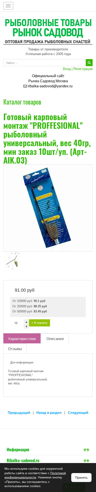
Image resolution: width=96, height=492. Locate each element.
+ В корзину (39, 322)
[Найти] (89, 62)
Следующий (78, 412)
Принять (81, 477)
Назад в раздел (49, 412)
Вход (67, 68)
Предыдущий (19, 412)
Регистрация (83, 68)
